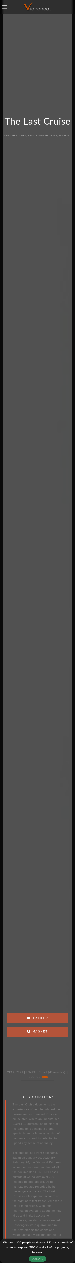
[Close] (72, 1241)
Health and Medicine (42, 135)
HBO (45, 1077)
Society (64, 135)
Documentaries (15, 135)
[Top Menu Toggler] (4, 7)
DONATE (38, 1258)
